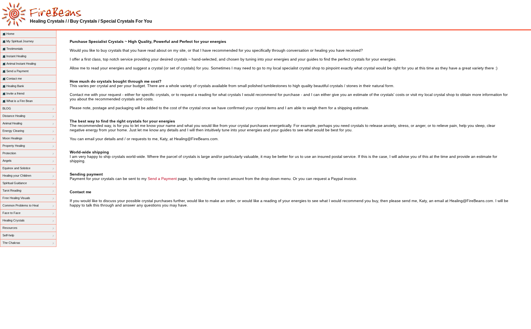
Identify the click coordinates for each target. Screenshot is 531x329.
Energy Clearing (13, 130)
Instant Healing (16, 56)
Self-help (8, 235)
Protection (9, 153)
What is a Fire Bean (19, 101)
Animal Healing (12, 123)
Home (10, 33)
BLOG (6, 108)
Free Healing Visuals (16, 198)
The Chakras (11, 242)
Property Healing (13, 145)
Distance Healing (13, 116)
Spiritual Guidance (14, 183)
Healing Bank (15, 86)
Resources (9, 227)
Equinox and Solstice (16, 168)
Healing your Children (16, 175)
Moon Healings (12, 138)
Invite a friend (15, 93)
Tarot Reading (11, 190)
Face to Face (11, 213)
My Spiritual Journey (20, 41)
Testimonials (14, 48)
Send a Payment (17, 71)
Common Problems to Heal (20, 205)
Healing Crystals (13, 220)
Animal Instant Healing (21, 63)
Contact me (14, 78)
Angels (7, 160)
